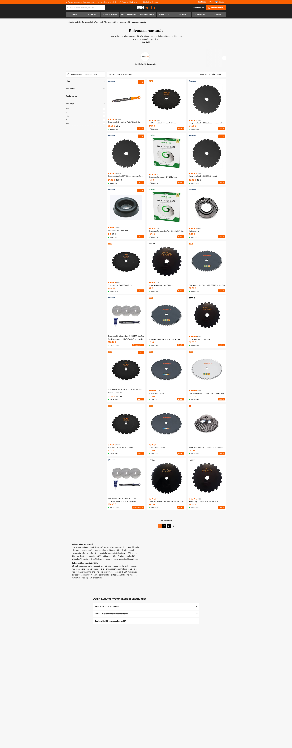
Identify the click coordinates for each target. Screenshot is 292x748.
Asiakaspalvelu (198, 8)
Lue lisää (146, 42)
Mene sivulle (137, 345)
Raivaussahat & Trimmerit (92, 22)
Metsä (77, 22)
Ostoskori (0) (217, 8)
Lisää (139, 128)
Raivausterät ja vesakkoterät (117, 22)
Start (70, 22)
